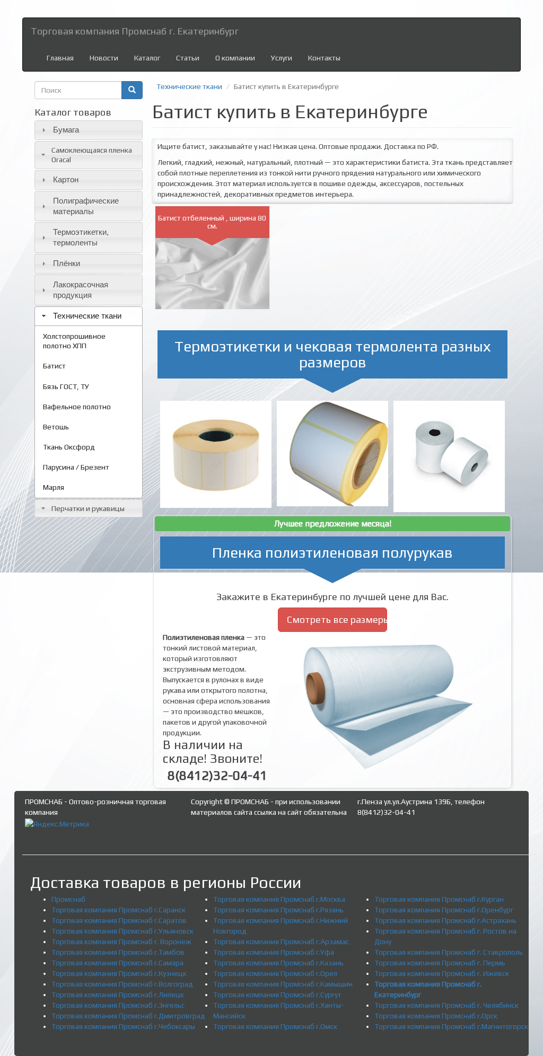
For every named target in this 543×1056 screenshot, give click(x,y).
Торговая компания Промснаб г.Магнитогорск (451, 1026)
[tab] (88, 130)
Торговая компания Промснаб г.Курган (439, 899)
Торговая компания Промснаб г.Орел (275, 973)
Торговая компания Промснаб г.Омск (275, 1026)
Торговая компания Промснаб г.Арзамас (281, 941)
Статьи (187, 58)
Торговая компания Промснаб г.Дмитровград (128, 1015)
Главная (60, 58)
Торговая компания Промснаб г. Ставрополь (448, 952)
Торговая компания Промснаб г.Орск (435, 1015)
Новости (104, 58)
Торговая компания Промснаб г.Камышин (283, 984)
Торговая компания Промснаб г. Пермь (439, 962)
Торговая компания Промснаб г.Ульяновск (122, 931)
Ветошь (56, 427)
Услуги (281, 58)
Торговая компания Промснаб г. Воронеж (121, 941)
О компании (235, 58)
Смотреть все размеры (337, 619)
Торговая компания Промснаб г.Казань (278, 962)
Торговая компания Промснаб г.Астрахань (445, 920)
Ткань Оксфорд (69, 447)
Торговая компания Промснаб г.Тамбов (118, 952)
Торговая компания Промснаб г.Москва (279, 899)
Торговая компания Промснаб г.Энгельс (118, 1005)
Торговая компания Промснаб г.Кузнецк (119, 973)
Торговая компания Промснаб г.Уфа (273, 952)
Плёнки (66, 263)
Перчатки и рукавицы (88, 508)
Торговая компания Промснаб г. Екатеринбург (135, 31)
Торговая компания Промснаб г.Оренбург (443, 909)
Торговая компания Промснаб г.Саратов (119, 920)
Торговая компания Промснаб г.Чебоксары (123, 1026)
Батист (54, 366)
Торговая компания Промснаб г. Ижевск (441, 973)
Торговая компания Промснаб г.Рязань (278, 909)
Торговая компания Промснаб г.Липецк (117, 994)
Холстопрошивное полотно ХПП (74, 341)
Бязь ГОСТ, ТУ (66, 386)
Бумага (66, 129)
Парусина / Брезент (76, 467)
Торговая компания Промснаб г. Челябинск (446, 1005)
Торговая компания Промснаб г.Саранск (118, 909)
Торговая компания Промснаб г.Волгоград (122, 984)
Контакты (324, 58)
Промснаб (68, 899)
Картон (65, 179)
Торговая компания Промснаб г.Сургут (277, 994)
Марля (53, 487)
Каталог (147, 58)
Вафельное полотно (77, 406)
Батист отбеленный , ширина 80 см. (212, 222)
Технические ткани (87, 315)
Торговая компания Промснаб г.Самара (117, 962)
